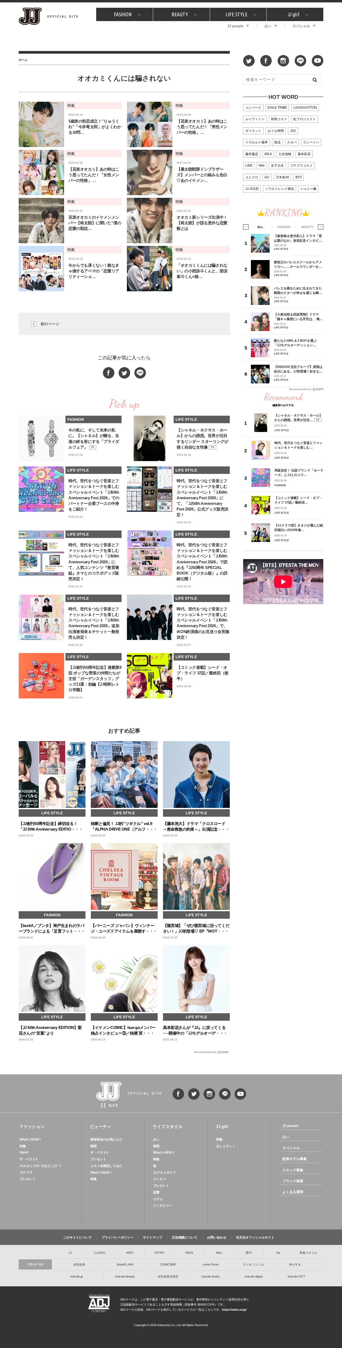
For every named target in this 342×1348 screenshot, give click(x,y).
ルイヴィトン (255, 119)
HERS (189, 1252)
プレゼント (28, 1179)
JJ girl (293, 14)
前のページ (50, 324)
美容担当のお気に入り (106, 1139)
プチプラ (26, 1172)
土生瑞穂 (284, 154)
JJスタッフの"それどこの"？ (41, 1166)
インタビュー (162, 1205)
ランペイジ (311, 142)
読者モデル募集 (294, 1159)
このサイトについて (77, 1237)
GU (267, 177)
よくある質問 (292, 1192)
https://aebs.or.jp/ (234, 1309)
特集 (23, 1146)
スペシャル (301, 26)
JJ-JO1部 (252, 189)
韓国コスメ (279, 119)
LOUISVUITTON (305, 107)
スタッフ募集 (292, 1170)
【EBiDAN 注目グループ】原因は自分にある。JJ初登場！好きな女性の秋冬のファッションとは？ (298, 369)
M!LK (268, 154)
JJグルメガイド (164, 1172)
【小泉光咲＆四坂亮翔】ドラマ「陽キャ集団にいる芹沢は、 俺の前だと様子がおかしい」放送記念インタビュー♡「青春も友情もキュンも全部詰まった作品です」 (298, 317)
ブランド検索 (292, 1181)
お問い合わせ (216, 1237)
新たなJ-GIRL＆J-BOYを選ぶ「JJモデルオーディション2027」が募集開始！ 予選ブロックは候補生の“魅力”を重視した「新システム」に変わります (297, 343)
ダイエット (253, 131)
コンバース (253, 107)
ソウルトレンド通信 (279, 189)
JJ (70, 1252)
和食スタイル (308, 1252)
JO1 (293, 131)
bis (278, 1252)
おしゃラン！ (225, 1146)
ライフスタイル (167, 1126)
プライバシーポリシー (118, 1237)
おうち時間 (276, 131)
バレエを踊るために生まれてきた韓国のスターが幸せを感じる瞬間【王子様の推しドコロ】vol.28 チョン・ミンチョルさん (298, 290)
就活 (277, 142)
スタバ (292, 142)
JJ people (235, 26)
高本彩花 (304, 154)
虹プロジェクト (304, 119)
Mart (219, 1252)
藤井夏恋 (251, 154)
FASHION (123, 14)
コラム (158, 1199)
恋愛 (156, 1192)
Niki (262, 165)
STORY (159, 1252)
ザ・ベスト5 (28, 1159)
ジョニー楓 (308, 189)
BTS (299, 177)
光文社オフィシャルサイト (255, 1237)
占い (268, 26)
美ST (249, 1252)
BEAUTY (180, 14)
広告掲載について (184, 1237)
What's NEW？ (30, 1139)
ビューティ (100, 1126)
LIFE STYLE (236, 14)
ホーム (23, 59)
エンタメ (159, 1179)
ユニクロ (251, 177)
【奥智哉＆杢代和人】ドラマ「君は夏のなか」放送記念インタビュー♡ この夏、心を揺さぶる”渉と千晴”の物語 (298, 238)
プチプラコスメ (301, 165)
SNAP (24, 1152)
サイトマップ (152, 1237)
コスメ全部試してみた (106, 1166)
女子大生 (277, 165)
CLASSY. (100, 1252)
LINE (248, 165)
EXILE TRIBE (277, 107)
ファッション (32, 1126)
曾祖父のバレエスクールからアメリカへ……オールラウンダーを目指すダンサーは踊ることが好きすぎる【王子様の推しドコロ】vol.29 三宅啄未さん (298, 264)
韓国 (93, 1146)
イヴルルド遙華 (256, 142)
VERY (130, 1252)
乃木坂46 (282, 177)
